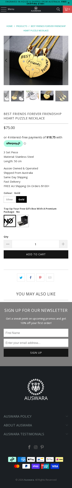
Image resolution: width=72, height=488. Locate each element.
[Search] (58, 9)
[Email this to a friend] (50, 277)
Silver (9, 199)
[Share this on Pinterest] (40, 277)
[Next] (65, 60)
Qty (6, 236)
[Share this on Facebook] (31, 277)
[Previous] (6, 60)
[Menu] (2, 9)
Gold (21, 199)
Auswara (29, 479)
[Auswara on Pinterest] (42, 447)
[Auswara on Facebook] (29, 447)
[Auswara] (36, 9)
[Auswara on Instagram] (36, 447)
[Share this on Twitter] (21, 277)
